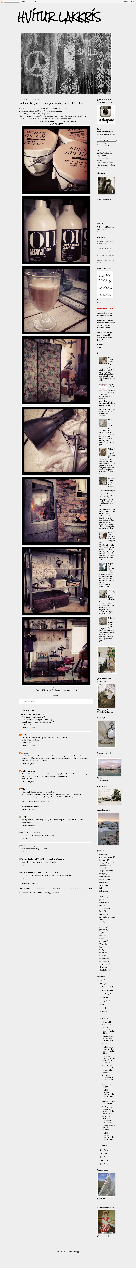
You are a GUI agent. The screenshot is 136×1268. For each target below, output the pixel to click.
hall (100, 888)
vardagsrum (103, 964)
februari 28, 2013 (28, 782)
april (104, 1015)
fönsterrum (103, 879)
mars (104, 1019)
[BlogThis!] (28, 701)
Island (101, 897)
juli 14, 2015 (26, 879)
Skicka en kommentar (30, 884)
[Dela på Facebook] (32, 701)
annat (101, 854)
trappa (101, 947)
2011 (102, 1154)
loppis (101, 911)
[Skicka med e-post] (26, 701)
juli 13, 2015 (26, 865)
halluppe (102, 891)
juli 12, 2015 (26, 852)
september (106, 997)
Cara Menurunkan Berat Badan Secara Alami (38, 872)
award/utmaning (105, 857)
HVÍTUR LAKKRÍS (59, 17)
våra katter (103, 970)
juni (103, 1008)
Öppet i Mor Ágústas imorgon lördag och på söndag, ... (108, 1094)
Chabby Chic (26, 735)
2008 (102, 1164)
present (102, 930)
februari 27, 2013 (28, 728)
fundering (103, 876)
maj (103, 1011)
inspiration (103, 894)
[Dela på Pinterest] (34, 701)
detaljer (102, 874)
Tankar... (104, 1044)
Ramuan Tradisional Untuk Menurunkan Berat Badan (41, 859)
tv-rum (102, 953)
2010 (102, 1157)
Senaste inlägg (25, 888)
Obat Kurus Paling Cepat (30, 846)
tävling (102, 956)
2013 (102, 984)
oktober (105, 994)
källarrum (103, 903)
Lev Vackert (104, 908)
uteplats (102, 959)
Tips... (101, 944)
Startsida (56, 888)
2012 (102, 1150)
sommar (102, 938)
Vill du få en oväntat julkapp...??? (111, 453)
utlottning (103, 961)
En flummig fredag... (111, 359)
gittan (23, 753)
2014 (102, 980)
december (105, 987)
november (105, 990)
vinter (101, 967)
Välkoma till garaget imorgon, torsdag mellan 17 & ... (108, 1029)
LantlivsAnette (27, 771)
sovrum (102, 941)
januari (105, 1146)
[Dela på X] (30, 701)
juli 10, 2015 (26, 838)
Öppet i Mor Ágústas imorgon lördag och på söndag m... (108, 1137)
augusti (105, 1001)
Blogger (77, 1252)
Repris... (111, 564)
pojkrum (102, 927)
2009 (102, 1161)
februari (105, 1022)
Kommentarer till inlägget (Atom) (46, 893)
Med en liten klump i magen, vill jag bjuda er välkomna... (107, 511)
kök (100, 905)
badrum (102, 860)
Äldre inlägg (87, 888)
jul (100, 900)
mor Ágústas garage (107, 917)
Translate (105, 145)
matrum (102, 914)
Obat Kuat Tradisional (30, 832)
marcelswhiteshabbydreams (31, 714)
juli (103, 1004)
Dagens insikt (104, 871)
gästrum (102, 885)
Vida (23, 789)
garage (102, 882)
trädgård (102, 950)
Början (102, 868)
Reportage (103, 933)
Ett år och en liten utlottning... (111, 424)
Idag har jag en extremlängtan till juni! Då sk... (108, 1038)
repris (101, 935)
